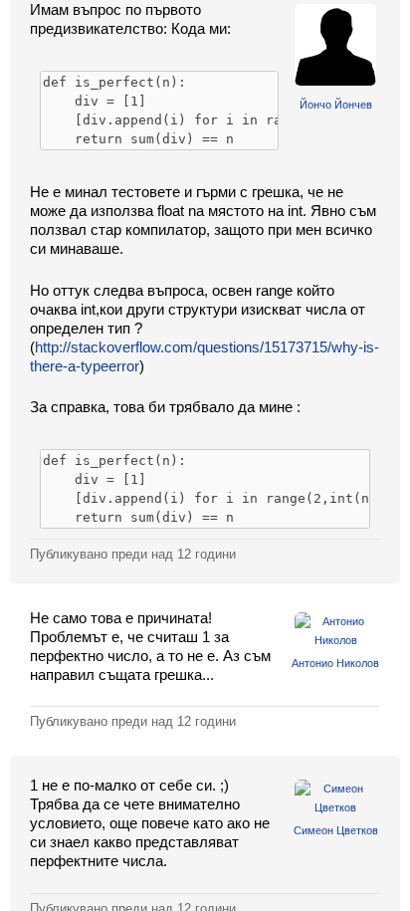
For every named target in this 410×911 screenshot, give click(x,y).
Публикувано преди (133, 554)
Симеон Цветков (336, 830)
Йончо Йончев (336, 105)
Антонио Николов (335, 663)
